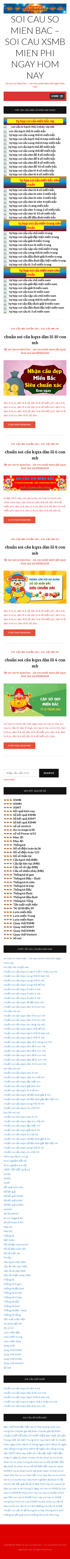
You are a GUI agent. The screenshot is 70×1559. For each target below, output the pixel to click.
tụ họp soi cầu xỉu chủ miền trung (30, 233)
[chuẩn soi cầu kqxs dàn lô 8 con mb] (35, 587)
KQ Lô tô (8, 1328)
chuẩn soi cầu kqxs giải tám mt (22, 1130)
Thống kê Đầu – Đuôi (26, 878)
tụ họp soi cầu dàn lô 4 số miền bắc (31, 170)
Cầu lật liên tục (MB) (26, 863)
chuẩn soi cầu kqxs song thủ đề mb (24, 984)
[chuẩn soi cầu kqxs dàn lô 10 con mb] (35, 377)
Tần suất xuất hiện (25, 904)
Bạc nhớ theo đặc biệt (16, 1426)
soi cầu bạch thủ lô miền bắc (27, 131)
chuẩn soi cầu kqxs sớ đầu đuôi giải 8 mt (27, 1138)
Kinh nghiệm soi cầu (15, 1165)
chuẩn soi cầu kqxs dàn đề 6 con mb (25, 1050)
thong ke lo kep (36, 1510)
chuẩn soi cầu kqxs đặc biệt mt (22, 1125)
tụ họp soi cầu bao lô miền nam (29, 291)
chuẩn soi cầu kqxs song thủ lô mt (24, 1147)
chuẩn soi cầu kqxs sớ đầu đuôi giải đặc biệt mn (31, 1099)
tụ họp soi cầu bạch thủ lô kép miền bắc (35, 138)
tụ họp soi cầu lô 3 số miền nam (29, 311)
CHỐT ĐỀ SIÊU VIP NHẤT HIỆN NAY (31, 1435)
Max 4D (18, 841)
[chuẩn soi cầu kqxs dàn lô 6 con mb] (35, 483)
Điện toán (9, 1240)
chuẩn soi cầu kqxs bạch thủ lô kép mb (27, 1033)
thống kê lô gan (13, 1284)
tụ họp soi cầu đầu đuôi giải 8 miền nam (34, 303)
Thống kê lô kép (23, 885)
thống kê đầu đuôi (14, 1288)
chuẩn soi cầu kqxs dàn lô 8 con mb (24, 1015)
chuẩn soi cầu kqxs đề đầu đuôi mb (24, 1002)
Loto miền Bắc (22, 912)
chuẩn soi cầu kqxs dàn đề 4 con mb (25, 1046)
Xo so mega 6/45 (24, 829)
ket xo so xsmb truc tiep (18, 1479)
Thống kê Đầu (22, 889)
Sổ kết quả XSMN (24, 822)
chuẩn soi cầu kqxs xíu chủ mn (22, 1108)
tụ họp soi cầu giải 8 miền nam (28, 288)
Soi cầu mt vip (12, 1112)
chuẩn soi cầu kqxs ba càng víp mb (24, 1024)
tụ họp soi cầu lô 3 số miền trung (30, 264)
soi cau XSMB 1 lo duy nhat (36, 1501)
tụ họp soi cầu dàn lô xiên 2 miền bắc (33, 193)
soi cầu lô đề (19, 1510)
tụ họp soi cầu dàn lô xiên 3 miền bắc (33, 197)
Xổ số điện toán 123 (26, 852)
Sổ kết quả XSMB (24, 814)
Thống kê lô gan (23, 874)
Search (49, 773)
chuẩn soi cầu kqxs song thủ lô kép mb (26, 976)
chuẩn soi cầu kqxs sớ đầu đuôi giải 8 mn (27, 1094)
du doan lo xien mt (28, 1457)
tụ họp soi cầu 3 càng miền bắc (29, 205)
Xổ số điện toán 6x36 (27, 848)
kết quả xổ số (23, 1484)
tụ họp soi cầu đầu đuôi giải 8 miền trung (35, 256)
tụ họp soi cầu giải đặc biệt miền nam (33, 284)
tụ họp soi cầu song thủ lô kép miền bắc (35, 142)
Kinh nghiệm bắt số (15, 1160)
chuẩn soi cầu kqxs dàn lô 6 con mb (24, 1020)
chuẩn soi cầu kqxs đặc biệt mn (22, 1081)
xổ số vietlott (22, 826)
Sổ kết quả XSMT (24, 818)
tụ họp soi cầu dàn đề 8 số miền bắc (32, 162)
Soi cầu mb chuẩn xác (25, 328)
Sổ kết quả (10, 1191)
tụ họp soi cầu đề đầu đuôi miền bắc (32, 217)
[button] (57, 96)
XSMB (17, 800)
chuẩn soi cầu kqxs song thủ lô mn (24, 1103)
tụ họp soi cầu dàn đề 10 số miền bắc (33, 166)
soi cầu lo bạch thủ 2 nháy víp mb (32, 126)
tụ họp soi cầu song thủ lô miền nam (32, 299)
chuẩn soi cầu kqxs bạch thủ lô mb (24, 1037)
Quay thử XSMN (24, 930)
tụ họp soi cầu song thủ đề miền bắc (32, 150)
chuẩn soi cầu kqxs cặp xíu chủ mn (24, 1077)
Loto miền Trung (24, 915)
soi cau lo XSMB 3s (51, 1488)
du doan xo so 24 (49, 1457)
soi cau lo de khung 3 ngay (23, 1488)
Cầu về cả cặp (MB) (25, 867)
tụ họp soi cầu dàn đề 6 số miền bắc (32, 158)
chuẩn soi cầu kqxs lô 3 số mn (21, 1090)
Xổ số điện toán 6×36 (16, 1244)
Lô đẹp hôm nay (41, 1484)
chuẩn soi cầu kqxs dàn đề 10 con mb (25, 1059)
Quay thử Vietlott (25, 934)
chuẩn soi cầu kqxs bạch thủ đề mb (24, 1028)
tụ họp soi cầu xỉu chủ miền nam (30, 280)
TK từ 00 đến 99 (23, 908)
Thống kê (19, 844)
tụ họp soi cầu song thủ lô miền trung (33, 252)
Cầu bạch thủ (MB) (25, 859)
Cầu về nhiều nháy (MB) (28, 870)
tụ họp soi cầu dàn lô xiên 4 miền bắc (33, 201)
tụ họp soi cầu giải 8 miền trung (29, 240)
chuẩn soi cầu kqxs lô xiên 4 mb (22, 989)
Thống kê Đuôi (22, 893)
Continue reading (21, 425)
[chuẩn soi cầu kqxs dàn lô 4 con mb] (35, 699)
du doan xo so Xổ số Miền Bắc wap (33, 1466)
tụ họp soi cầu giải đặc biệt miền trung (34, 237)
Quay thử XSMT (23, 927)
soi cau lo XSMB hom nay (27, 1497)
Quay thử (9, 1345)
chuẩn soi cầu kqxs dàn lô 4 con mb (24, 1006)
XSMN (17, 803)
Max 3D (18, 837)
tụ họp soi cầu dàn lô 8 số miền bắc (31, 189)
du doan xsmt (24, 1470)
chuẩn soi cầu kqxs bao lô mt (21, 1116)
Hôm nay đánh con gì (16, 1156)
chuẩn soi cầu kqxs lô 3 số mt (21, 1134)
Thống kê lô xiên (24, 882)
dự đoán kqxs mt (43, 1470)
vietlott (8, 1209)
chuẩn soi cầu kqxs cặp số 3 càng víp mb (28, 1042)
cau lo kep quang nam (42, 1426)
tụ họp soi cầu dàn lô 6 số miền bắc (31, 174)
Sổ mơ (17, 938)
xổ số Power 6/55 (24, 833)
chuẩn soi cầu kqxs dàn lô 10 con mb (25, 1064)
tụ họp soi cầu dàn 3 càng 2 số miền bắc (34, 209)
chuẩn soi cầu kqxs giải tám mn (22, 1086)
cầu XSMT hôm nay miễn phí (20, 1453)
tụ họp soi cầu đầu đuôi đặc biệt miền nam (36, 307)
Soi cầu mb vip (50, 328)
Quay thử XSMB (23, 923)
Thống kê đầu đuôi (25, 897)
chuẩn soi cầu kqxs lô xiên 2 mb (22, 998)
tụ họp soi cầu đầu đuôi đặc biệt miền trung (37, 260)
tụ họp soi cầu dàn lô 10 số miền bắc (32, 213)
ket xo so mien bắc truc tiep (31, 1475)
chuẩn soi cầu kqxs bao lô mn (21, 1072)
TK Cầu (7, 1257)
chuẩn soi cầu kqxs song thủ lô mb (24, 980)
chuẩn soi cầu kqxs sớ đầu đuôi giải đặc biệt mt (31, 1143)
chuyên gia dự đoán (26, 1431)
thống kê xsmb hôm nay (45, 1514)
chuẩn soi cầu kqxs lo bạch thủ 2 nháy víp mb (30, 971)
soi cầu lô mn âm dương (29, 1506)
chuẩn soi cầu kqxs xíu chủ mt (21, 1152)
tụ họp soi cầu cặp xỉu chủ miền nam (32, 295)
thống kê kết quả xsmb (17, 1514)
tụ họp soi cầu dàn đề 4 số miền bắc (32, 154)
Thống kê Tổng (23, 900)
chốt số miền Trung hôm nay (27, 1440)
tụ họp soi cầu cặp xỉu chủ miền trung (33, 248)
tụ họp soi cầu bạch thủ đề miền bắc (31, 146)
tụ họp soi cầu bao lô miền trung (30, 244)
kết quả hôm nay (24, 811)
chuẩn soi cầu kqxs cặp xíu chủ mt (24, 1121)
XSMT (17, 807)
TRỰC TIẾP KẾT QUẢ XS (17, 1169)
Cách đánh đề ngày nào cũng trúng (43, 1448)
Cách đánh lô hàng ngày (30, 1444)
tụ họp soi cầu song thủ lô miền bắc (32, 135)
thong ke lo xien (54, 1510)
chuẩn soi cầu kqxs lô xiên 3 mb (22, 993)
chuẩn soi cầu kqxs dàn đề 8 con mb (25, 1055)
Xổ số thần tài (22, 856)
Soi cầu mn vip (12, 1068)
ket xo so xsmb (56, 1475)
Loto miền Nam (23, 919)
